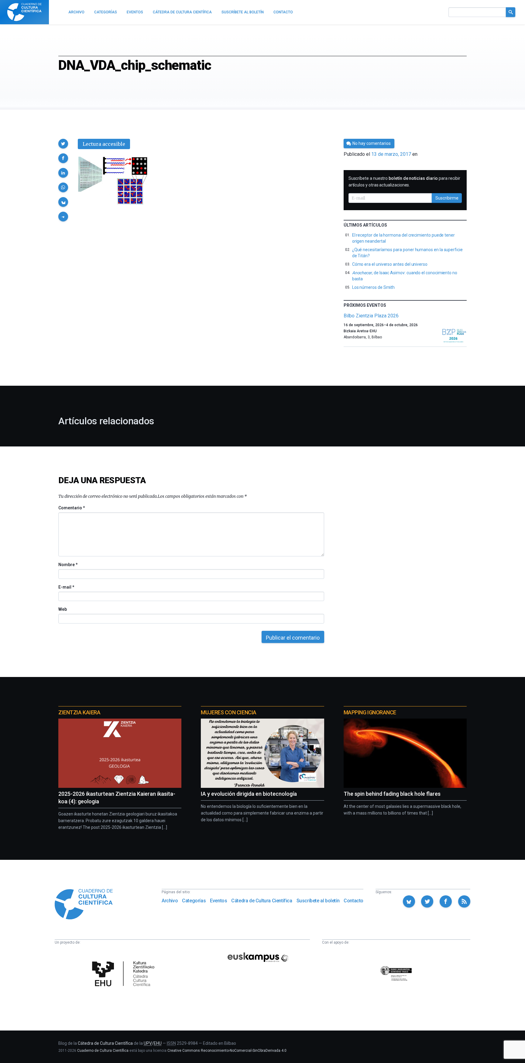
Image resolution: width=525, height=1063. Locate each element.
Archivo (170, 901)
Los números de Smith (373, 287)
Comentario (71, 507)
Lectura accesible (104, 144)
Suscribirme (446, 198)
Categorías (194, 901)
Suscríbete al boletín (318, 901)
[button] (63, 144)
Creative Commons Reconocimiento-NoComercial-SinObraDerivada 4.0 (227, 1050)
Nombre (67, 564)
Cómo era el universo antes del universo (389, 264)
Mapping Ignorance (370, 712)
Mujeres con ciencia (228, 712)
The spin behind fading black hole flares (392, 794)
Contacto (353, 901)
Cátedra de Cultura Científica (261, 901)
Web (62, 609)
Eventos (218, 901)
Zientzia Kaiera (79, 712)
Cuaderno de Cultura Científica (103, 1050)
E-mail (66, 587)
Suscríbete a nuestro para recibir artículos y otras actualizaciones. (404, 181)
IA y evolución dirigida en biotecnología (249, 794)
